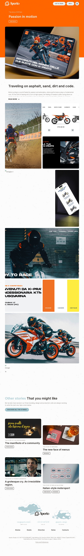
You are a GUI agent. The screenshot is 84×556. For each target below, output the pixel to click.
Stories (17, 530)
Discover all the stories (17, 409)
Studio (29, 530)
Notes (53, 530)
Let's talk (59, 3)
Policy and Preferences (42, 542)
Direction (41, 530)
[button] (70, 3)
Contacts (65, 530)
